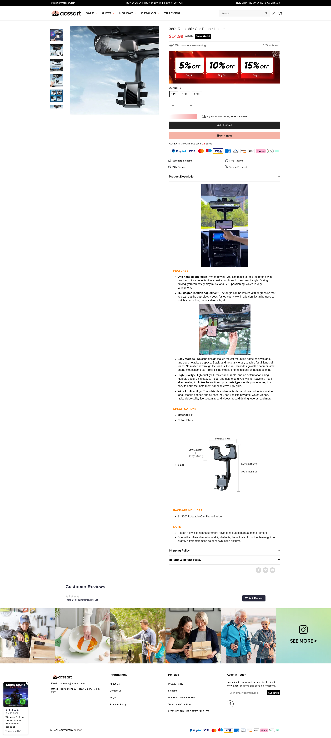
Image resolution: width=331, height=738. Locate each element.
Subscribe (273, 692)
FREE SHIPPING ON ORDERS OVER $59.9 (257, 3)
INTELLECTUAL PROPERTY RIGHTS (188, 711)
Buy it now (224, 135)
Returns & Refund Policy (181, 697)
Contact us (115, 690)
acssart (78, 729)
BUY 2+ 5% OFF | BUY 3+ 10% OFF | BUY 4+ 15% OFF (155, 3)
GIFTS (106, 13)
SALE (90, 13)
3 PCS (197, 94)
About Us (115, 683)
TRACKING (172, 13)
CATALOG (148, 13)
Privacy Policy (175, 683)
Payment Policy (118, 704)
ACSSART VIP (177, 143)
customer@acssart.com (63, 3)
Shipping (173, 690)
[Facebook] (230, 703)
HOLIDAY (126, 13)
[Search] (266, 13)
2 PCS (185, 94)
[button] (253, 598)
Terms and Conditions (180, 704)
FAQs (113, 697)
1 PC (173, 94)
